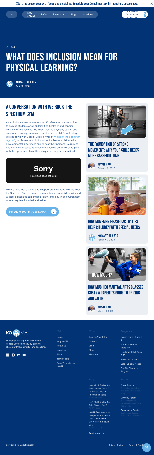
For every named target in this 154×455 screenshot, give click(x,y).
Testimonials (63, 358)
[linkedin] (18, 355)
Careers (93, 341)
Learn (91, 345)
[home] (11, 14)
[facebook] (8, 355)
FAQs (44, 14)
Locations (87, 14)
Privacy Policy (116, 445)
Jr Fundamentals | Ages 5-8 (130, 346)
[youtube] (24, 355)
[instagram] (13, 355)
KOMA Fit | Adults (130, 359)
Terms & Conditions (138, 445)
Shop (91, 350)
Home (60, 337)
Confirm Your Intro (98, 337)
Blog (73, 14)
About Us (61, 345)
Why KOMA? (31, 14)
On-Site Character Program (130, 370)
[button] (59, 14)
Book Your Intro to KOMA (66, 364)
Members (93, 354)
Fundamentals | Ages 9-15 (131, 353)
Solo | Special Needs (131, 364)
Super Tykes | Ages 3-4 (132, 338)
